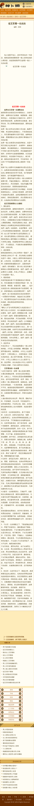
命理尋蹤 (22, 10)
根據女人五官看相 (8, 661)
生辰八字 (11, 13)
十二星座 (23, 797)
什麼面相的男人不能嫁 (10, 774)
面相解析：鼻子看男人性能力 (17, 639)
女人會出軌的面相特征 (10, 738)
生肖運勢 (30, 10)
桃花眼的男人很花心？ (10, 768)
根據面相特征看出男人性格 (11, 751)
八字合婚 (28, 799)
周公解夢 (18, 13)
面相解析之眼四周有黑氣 (16, 637)
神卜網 (2, 16)
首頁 (2, 10)
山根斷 (19, 604)
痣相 (11, 697)
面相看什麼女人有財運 (10, 787)
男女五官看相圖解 (8, 680)
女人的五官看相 (8, 658)
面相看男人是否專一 (9, 782)
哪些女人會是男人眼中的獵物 (12, 754)
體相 (11, 701)
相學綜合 (11, 712)
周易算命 (11, 720)
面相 (16, 16)
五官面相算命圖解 (8, 677)
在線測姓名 (29, 6)
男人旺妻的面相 (8, 729)
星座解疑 (4, 13)
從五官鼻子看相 (8, 671)
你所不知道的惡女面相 (10, 785)
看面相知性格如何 (8, 743)
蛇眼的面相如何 (8, 732)
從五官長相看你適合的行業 (11, 682)
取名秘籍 (19, 799)
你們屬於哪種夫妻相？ (10, 766)
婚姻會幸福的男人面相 (10, 777)
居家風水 (10, 799)
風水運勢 (8, 10)
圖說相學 (11, 705)
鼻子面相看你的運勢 (9, 740)
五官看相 (11, 716)
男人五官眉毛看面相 (9, 666)
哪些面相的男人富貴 (9, 771)
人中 (2, 554)
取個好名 (15, 10)
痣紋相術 (25, 13)
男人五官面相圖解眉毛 (10, 663)
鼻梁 (12, 143)
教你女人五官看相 (8, 652)
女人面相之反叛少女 (9, 735)
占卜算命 (11, 708)
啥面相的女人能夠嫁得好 (11, 779)
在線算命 (28, 4)
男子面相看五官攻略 (9, 647)
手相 (11, 693)
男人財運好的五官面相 (10, 674)
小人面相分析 (7, 749)
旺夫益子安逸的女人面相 (11, 746)
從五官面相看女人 (8, 650)
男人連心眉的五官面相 (10, 669)
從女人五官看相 (8, 655)
